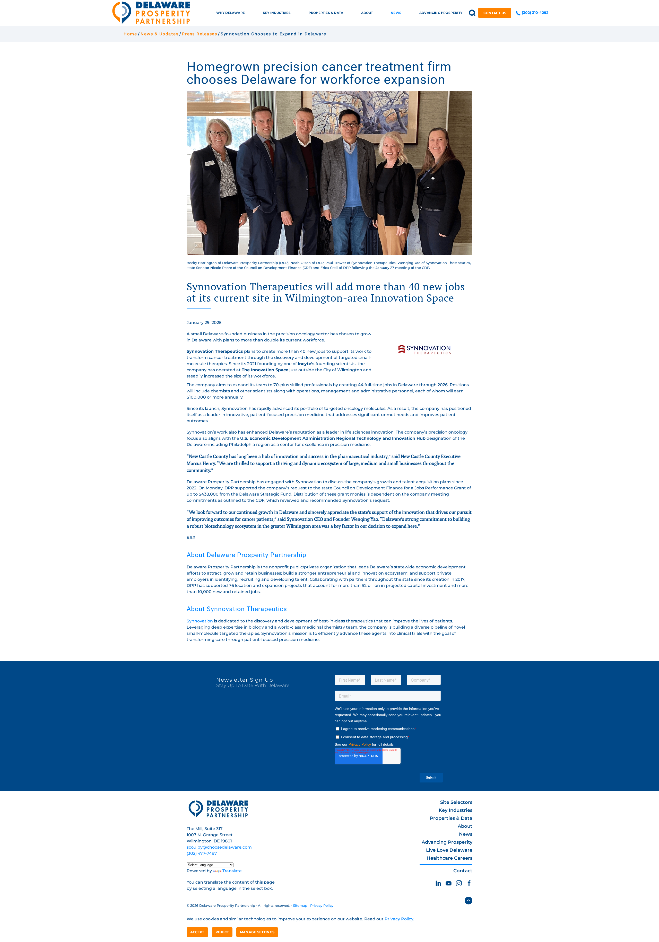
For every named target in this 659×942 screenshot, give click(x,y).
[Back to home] (151, 13)
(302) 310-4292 (534, 12)
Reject (222, 932)
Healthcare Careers (449, 858)
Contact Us (494, 13)
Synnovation (200, 621)
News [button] (396, 13)
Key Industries (455, 810)
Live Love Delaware (449, 850)
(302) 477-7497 (202, 853)
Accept (197, 932)
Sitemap (300, 905)
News (465, 834)
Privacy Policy (321, 905)
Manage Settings (257, 932)
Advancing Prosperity (447, 842)
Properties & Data (451, 818)
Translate (232, 870)
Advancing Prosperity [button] (440, 13)
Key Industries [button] (277, 13)
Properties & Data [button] (326, 13)
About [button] (367, 13)
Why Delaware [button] (230, 13)
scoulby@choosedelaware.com (219, 847)
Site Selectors (456, 802)
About (465, 826)
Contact (462, 871)
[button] (472, 13)
